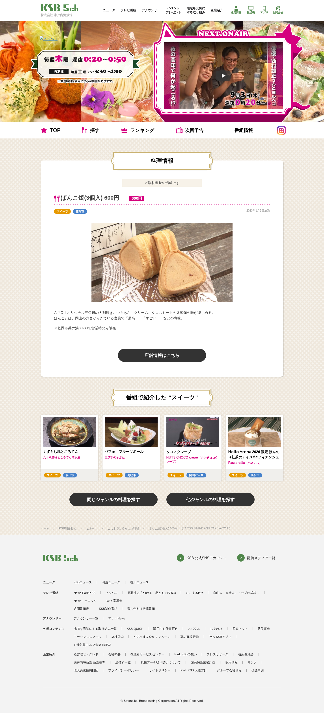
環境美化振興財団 (86, 670)
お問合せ (278, 12)
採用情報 (236, 12)
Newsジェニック (85, 600)
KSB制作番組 (67, 528)
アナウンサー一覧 (86, 618)
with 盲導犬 (114, 600)
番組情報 (244, 130)
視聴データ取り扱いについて (161, 662)
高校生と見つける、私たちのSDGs (152, 593)
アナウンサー (151, 10)
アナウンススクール (87, 637)
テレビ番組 (128, 10)
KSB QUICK (135, 628)
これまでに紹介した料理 (123, 528)
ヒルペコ (92, 528)
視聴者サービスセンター (147, 654)
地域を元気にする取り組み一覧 (95, 628)
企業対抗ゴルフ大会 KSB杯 (92, 645)
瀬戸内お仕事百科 (165, 628)
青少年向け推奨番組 (141, 608)
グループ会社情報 (229, 670)
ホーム (45, 528)
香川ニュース (139, 582)
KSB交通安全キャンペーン (152, 637)
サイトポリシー (160, 670)
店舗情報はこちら (162, 355)
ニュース (109, 10)
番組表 (251, 12)
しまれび (216, 628)
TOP (55, 130)
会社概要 (114, 654)
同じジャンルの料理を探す (113, 499)
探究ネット (240, 628)
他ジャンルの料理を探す (210, 499)
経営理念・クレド (86, 654)
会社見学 (117, 637)
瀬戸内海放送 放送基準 (89, 662)
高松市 (131, 475)
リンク (252, 662)
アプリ (264, 12)
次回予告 (194, 130)
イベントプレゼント (173, 10)
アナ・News (116, 618)
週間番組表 (81, 608)
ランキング (142, 130)
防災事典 (264, 628)
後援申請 (257, 670)
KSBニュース (83, 582)
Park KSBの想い (185, 654)
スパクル (194, 628)
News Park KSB (84, 593)
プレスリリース (217, 654)
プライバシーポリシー (123, 670)
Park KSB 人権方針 (194, 670)
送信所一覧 (123, 662)
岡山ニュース (111, 582)
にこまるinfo (194, 593)
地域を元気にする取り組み (196, 10)
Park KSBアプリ (220, 637)
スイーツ (62, 211)
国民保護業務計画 (203, 662)
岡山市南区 (196, 475)
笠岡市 (80, 211)
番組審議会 (246, 654)
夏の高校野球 (189, 637)
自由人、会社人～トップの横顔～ (236, 593)
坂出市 (70, 475)
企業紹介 (217, 10)
